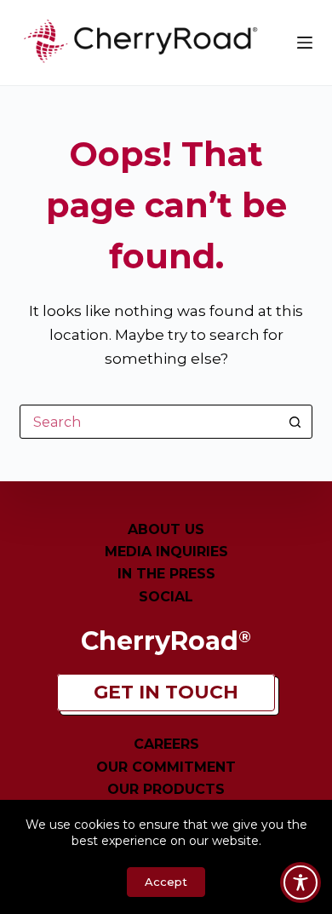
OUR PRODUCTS (166, 789)
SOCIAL (166, 597)
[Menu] (304, 42)
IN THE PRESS (166, 574)
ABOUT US (166, 529)
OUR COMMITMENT (166, 767)
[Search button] (295, 421)
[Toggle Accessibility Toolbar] (300, 882)
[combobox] (149, 422)
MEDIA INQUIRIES (166, 551)
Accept (166, 881)
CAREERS (166, 744)
